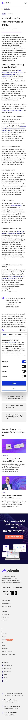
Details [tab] (11, 334)
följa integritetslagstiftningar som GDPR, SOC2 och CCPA (13, 277)
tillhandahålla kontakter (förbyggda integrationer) (13, 233)
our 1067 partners (11, 342)
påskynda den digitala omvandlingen (12, 110)
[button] (25, 3)
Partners (3, 645)
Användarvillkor (5, 617)
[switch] (24, 366)
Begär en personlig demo (14, 537)
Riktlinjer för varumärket (7, 651)
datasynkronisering (16, 206)
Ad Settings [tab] (18, 334)
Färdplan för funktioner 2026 (8, 654)
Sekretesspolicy (5, 614)
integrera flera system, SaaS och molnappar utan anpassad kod (14, 128)
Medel (3, 642)
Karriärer (7, 640)
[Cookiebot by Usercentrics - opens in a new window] (19, 330)
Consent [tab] (4, 334)
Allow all (14, 383)
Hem (3, 631)
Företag (3, 637)
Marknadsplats (5, 634)
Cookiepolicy (5, 620)
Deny (14, 388)
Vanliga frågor (5, 648)
